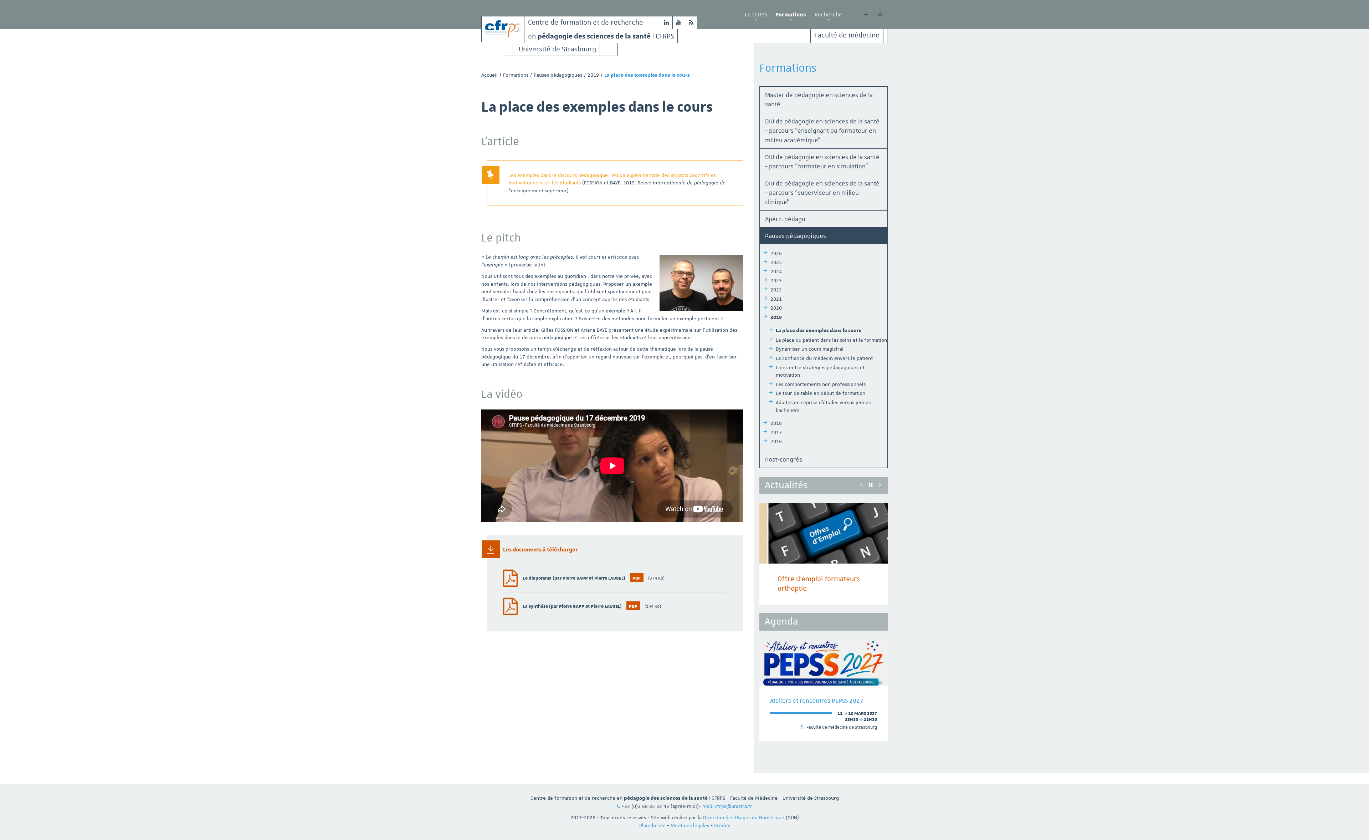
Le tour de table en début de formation (820, 393)
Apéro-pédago (785, 219)
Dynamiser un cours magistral (810, 349)
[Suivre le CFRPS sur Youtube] (678, 22)
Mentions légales (690, 825)
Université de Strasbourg (557, 49)
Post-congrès (783, 459)
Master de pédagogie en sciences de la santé (819, 99)
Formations (791, 14)
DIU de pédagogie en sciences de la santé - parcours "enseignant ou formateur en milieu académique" (822, 130)
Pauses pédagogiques (558, 75)
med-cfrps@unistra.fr (727, 806)
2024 (776, 271)
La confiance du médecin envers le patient (824, 358)
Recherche (828, 14)
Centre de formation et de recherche (585, 22)
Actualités (786, 485)
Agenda (781, 621)
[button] (756, 20)
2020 (776, 308)
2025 (776, 262)
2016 (776, 441)
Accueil (489, 75)
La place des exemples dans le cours (818, 330)
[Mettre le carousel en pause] (870, 485)
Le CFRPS (756, 14)
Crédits (722, 825)
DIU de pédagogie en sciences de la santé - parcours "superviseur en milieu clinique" (822, 192)
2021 (776, 299)
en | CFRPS (601, 36)
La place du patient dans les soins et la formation (831, 340)
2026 (776, 253)
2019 (593, 75)
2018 (776, 423)
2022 (776, 289)
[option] (823, 554)
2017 (776, 432)
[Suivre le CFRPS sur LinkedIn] (666, 22)
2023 (776, 280)
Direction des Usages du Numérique (743, 817)
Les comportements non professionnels (821, 384)
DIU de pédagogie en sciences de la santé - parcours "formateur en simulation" (822, 161)
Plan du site (652, 825)
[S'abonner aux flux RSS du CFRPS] (691, 22)
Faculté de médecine (847, 35)
